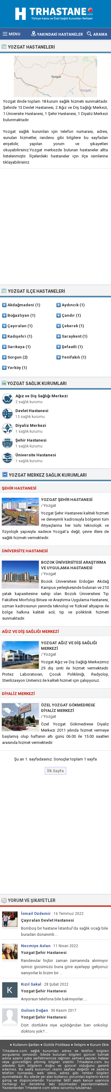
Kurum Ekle (99, 1045)
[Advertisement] (55, 226)
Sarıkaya (16, 346)
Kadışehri (16, 336)
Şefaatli (69, 346)
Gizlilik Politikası (56, 1045)
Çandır (68, 315)
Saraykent (71, 336)
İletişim (80, 1045)
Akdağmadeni (20, 305)
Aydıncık (70, 305)
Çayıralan (17, 326)
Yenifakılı (71, 357)
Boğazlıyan (18, 315)
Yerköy (14, 367)
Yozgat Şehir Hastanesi (66, 499)
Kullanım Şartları (26, 1045)
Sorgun (14, 357)
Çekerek (70, 326)
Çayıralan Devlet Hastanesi (47, 920)
